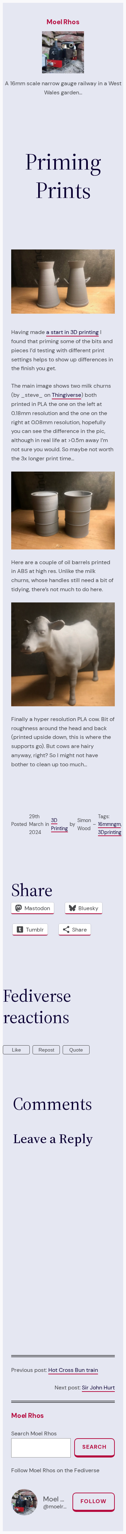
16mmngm (109, 824)
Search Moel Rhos (34, 1433)
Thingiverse (66, 395)
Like (16, 1050)
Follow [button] (93, 1501)
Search (94, 1446)
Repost (46, 1050)
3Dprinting (109, 832)
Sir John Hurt (98, 1387)
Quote (76, 1050)
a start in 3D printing (72, 332)
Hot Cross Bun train (73, 1370)
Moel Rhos (63, 22)
